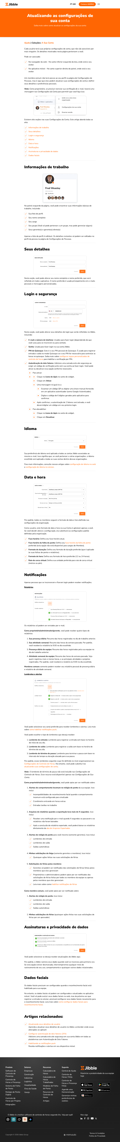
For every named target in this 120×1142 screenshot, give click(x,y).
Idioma (31, 139)
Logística (28, 1081)
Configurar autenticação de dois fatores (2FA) (47, 1034)
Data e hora (33, 143)
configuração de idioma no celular (40, 467)
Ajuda (27, 42)
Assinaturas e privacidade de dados (43, 151)
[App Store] (87, 1084)
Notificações (33, 147)
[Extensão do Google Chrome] (87, 1095)
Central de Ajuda (69, 1071)
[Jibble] (12, 4)
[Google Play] (104, 1084)
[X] (96, 1118)
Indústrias (28, 1078)
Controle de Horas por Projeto (13, 1099)
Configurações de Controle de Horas (39, 764)
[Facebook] (85, 1118)
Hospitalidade (30, 1085)
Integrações (10, 1104)
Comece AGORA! (87, 4)
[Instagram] (88, 1118)
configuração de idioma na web (83, 464)
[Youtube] (92, 1118)
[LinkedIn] (81, 1118)
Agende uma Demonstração (68, 1090)
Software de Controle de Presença (11, 1073)
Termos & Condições (97, 1133)
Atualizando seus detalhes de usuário (44, 1024)
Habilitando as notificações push (42, 1043)
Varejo (27, 1092)
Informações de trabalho (38, 127)
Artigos (46, 1101)
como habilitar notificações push (43, 729)
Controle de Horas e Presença (13, 1080)
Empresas (28, 1071)
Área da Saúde (30, 1088)
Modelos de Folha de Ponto (50, 1087)
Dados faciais (33, 155)
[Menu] (99, 4)
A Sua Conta (48, 42)
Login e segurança (36, 135)
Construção (29, 1074)
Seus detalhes (34, 131)
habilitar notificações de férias (64, 884)
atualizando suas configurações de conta (41, 766)
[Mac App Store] (87, 1090)
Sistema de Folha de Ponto (13, 1087)
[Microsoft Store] (104, 1090)
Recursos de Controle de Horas (48, 1095)
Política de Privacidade (97, 1136)
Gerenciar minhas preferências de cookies (69, 1098)
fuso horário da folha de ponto (78, 543)
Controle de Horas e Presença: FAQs (69, 1083)
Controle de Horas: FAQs (67, 1075)
